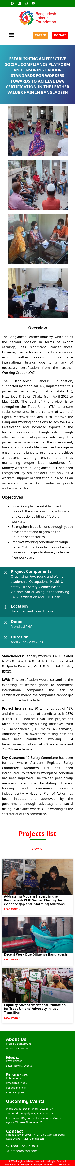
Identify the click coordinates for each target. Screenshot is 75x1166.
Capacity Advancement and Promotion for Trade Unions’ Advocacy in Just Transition (35, 1009)
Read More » (12, 909)
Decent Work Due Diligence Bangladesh (35, 954)
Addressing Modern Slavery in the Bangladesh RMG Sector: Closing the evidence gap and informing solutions (34, 900)
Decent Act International (58, 1164)
